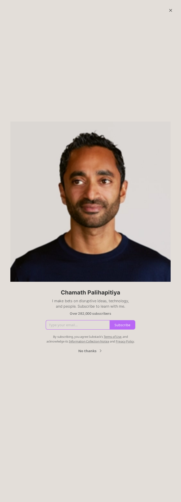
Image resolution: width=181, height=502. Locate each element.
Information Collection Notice (89, 341)
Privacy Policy (125, 341)
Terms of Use (112, 337)
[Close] (170, 10)
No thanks (87, 350)
